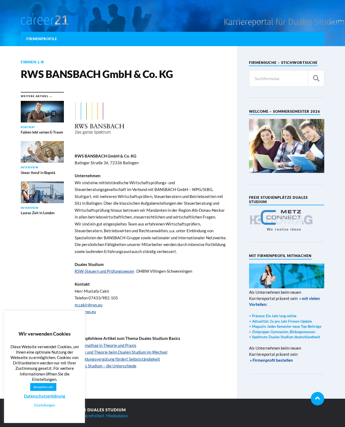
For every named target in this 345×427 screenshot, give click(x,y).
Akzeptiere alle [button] (43, 387)
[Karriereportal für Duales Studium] (54, 20)
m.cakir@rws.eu (88, 304)
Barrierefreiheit (90, 415)
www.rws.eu (85, 311)
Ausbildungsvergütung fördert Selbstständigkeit (117, 359)
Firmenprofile (41, 39)
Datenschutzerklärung (44, 396)
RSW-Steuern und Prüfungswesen (104, 271)
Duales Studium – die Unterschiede (105, 365)
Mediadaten (117, 415)
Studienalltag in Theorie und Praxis (105, 345)
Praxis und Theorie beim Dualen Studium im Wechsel (121, 352)
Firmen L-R (32, 62)
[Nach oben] (317, 398)
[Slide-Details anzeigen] (281, 220)
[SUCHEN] (316, 78)
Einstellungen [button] (44, 405)
